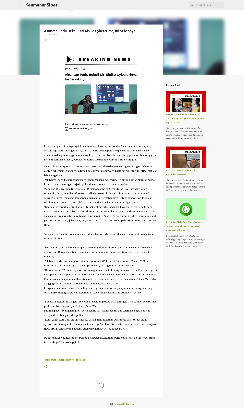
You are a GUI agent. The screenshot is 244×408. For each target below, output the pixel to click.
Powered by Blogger (123, 404)
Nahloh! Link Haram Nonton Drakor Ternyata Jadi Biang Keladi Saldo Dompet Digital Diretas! (185, 118)
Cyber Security (66, 360)
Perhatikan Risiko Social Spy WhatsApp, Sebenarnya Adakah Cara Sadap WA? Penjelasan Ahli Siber (184, 226)
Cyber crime (50, 360)
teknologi (80, 360)
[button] (45, 40)
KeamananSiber (41, 4)
